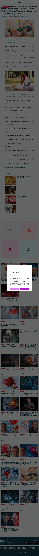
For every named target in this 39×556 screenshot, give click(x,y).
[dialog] (19, 278)
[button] (19, 277)
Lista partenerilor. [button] (26, 281)
